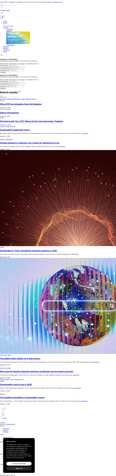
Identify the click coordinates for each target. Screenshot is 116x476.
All (0, 99)
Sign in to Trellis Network (7, 424)
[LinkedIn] (1, 466)
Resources (18, 99)
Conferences (10, 99)
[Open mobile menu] (2, 17)
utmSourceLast (4, 70)
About (5, 51)
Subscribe (3, 72)
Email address (4, 65)
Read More (85, 133)
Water (9, 355)
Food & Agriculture (5, 368)
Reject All (19, 468)
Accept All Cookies (19, 463)
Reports (34, 99)
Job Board (6, 50)
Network (5, 48)
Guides (2, 247)
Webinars (6, 46)
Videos (23, 99)
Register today (57, 2)
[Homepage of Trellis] (2, 422)
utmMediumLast (5, 69)
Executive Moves (10, 126)
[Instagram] (3, 466)
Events (5, 23)
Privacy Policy (19, 457)
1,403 (4, 418)
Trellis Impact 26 (8, 437)
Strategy (2, 139)
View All (5, 27)
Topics (5, 21)
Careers (2, 126)
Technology (9, 139)
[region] (19, 455)
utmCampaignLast (5, 67)
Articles (4, 99)
